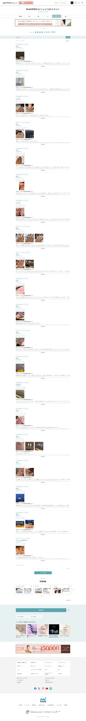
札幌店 (17, 488)
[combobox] (62, 2)
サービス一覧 (26, 705)
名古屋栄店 (18, 384)
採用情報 (65, 705)
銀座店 (17, 176)
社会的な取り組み (41, 705)
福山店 (17, 46)
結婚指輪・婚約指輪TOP (28, 643)
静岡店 (17, 306)
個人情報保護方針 (51, 705)
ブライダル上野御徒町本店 (21, 540)
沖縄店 (17, 332)
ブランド (34, 643)
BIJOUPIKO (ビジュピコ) (40, 643)
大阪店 (17, 72)
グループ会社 (59, 705)
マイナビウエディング (19, 643)
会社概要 (20, 705)
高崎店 (17, 514)
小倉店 (17, 150)
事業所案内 (34, 705)
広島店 (17, 280)
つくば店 (18, 98)
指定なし (67, 40)
